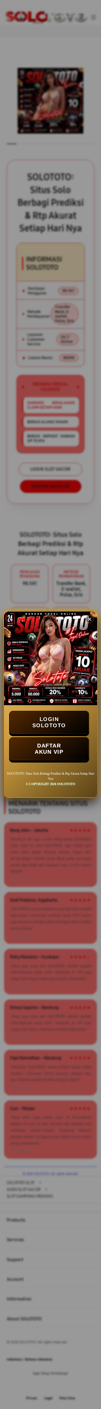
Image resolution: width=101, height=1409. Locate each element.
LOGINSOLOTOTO (49, 722)
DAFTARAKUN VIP (49, 749)
